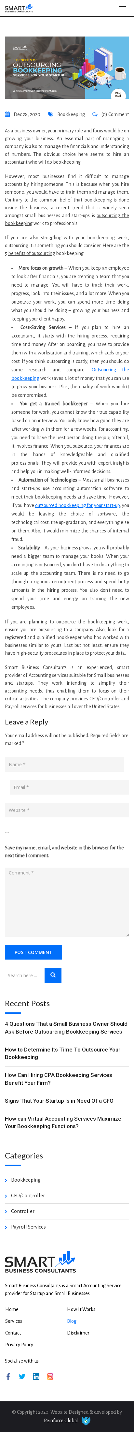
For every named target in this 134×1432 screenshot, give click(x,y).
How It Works (81, 1309)
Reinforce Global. (61, 1420)
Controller (22, 1211)
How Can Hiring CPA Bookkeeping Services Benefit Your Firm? (58, 1079)
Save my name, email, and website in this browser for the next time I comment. (64, 851)
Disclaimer (78, 1332)
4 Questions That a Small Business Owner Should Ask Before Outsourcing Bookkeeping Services (66, 1028)
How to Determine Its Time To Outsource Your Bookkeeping (62, 1053)
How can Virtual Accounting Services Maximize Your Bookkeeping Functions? (63, 1122)
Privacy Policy (19, 1344)
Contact (13, 1332)
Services (13, 1321)
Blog (71, 1321)
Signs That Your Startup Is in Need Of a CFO (59, 1100)
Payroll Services (28, 1227)
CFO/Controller (28, 1195)
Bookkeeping (71, 114)
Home (12, 1309)
